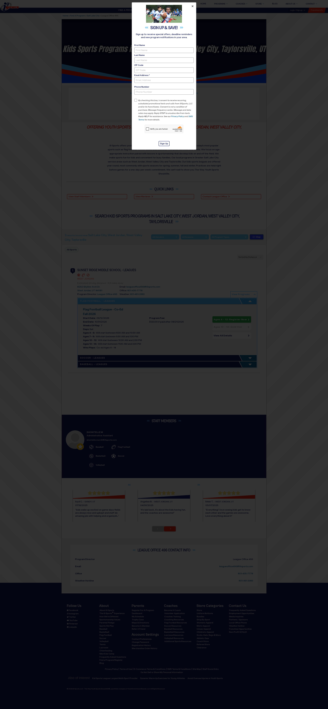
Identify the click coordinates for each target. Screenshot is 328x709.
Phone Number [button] (141, 87)
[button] (166, 110)
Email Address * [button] (142, 75)
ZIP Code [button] (138, 65)
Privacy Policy (177, 116)
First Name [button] (139, 45)
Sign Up (164, 143)
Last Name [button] (139, 55)
